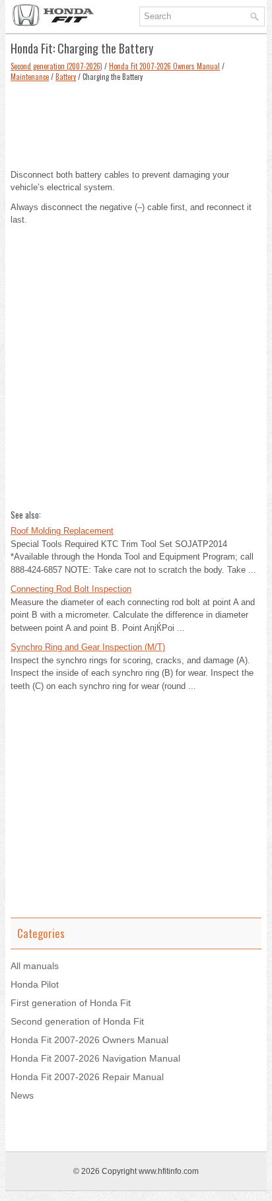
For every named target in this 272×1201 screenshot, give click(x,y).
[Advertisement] (136, 122)
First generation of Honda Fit (71, 1003)
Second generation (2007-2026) (56, 66)
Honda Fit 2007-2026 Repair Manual (87, 1077)
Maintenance (30, 76)
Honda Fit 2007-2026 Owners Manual (164, 66)
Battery (65, 76)
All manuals (35, 966)
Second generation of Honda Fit (77, 1021)
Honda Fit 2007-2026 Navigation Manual (95, 1058)
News (22, 1095)
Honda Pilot (35, 984)
